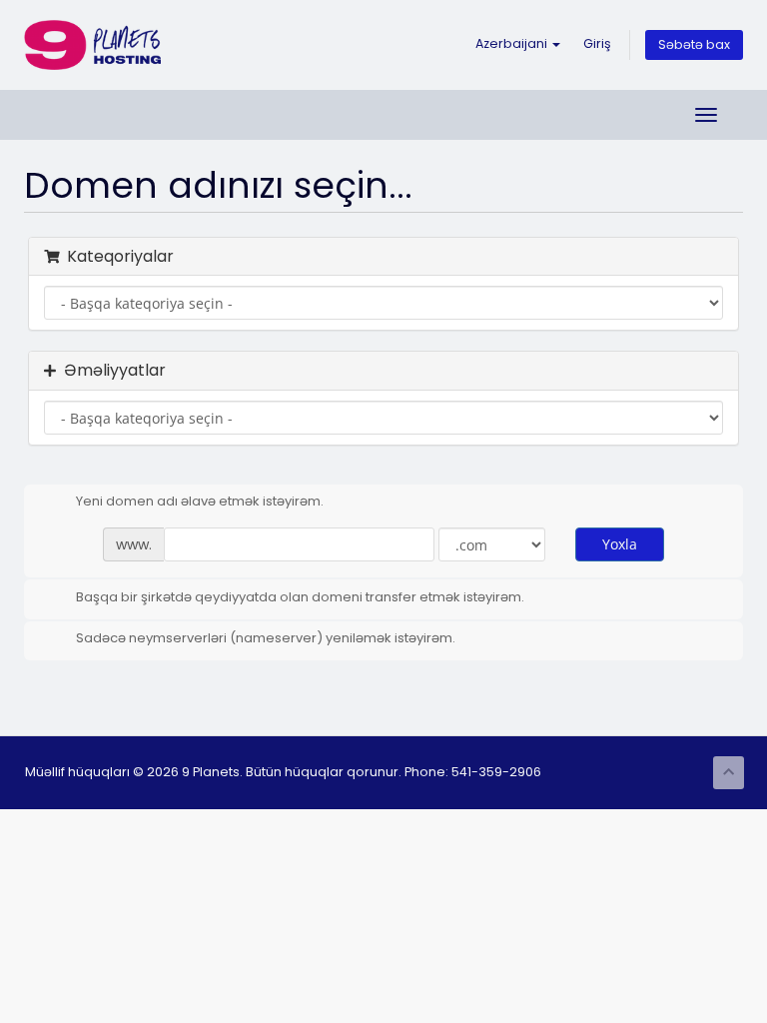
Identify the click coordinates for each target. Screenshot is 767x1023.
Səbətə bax (694, 44)
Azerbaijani (512, 43)
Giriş (597, 43)
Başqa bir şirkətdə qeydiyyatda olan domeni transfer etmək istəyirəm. (300, 595)
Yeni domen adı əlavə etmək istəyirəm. (200, 501)
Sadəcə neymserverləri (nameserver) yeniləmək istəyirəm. (265, 637)
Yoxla (619, 543)
